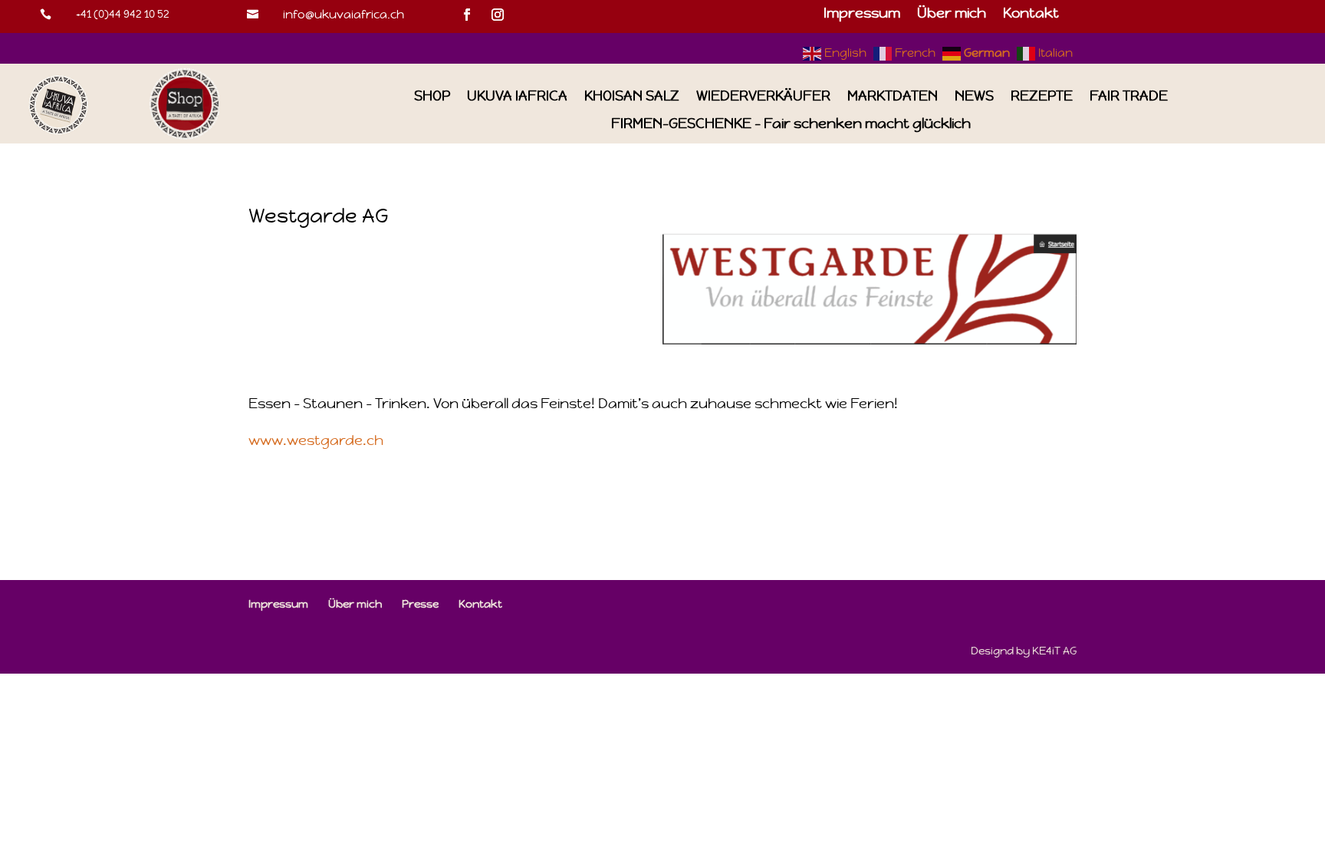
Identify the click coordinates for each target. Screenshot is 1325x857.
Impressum (862, 14)
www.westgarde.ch (315, 440)
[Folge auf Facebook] (467, 14)
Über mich (951, 14)
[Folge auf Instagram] (497, 14)
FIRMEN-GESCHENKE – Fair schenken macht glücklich (791, 124)
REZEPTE (1042, 96)
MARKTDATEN (892, 96)
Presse (420, 604)
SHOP (432, 96)
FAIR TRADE (1129, 96)
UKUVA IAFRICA (517, 96)
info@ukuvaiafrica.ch (343, 14)
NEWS (974, 96)
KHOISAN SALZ (631, 96)
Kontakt (1031, 14)
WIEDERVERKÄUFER (763, 96)
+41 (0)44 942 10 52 (122, 14)
